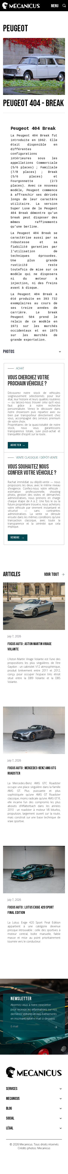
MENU (54, 6)
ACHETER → (18, 445)
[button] (13, 90)
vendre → (18, 537)
